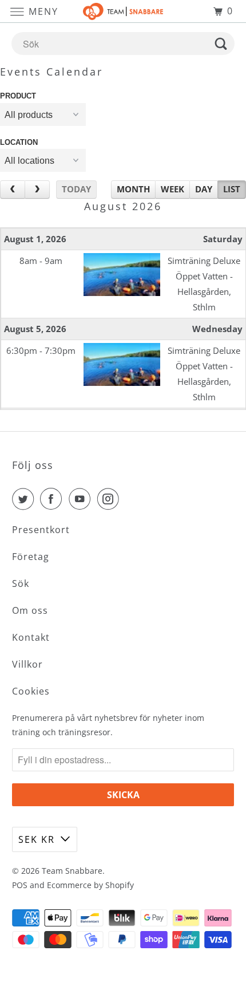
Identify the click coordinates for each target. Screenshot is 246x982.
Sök (20, 583)
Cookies (31, 691)
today (76, 189)
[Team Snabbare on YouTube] (82, 499)
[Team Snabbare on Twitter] (25, 499)
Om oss (30, 610)
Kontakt (31, 637)
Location (19, 142)
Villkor (27, 664)
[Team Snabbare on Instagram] (110, 499)
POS (19, 885)
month (133, 189)
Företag (30, 556)
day (203, 189)
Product (18, 96)
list (231, 189)
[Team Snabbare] (123, 11)
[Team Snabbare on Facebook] (53, 499)
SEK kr (36, 839)
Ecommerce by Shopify (90, 885)
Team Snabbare (72, 870)
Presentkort (41, 529)
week (172, 189)
